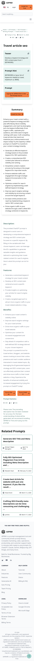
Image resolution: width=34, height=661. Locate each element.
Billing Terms (6, 622)
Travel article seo (20, 31)
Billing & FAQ (23, 581)
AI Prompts (12, 29)
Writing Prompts (8, 31)
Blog (3, 592)
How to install (23, 603)
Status (21, 577)
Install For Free (24, 7)
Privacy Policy (6, 603)
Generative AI (6, 581)
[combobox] (17, 14)
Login (14, 7)
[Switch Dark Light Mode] (8, 7)
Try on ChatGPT (23, 393)
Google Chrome (24, 607)
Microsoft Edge (24, 611)
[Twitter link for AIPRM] (2, 560)
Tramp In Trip (11, 35)
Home (5, 29)
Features (5, 577)
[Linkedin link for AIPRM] (11, 560)
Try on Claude (8, 393)
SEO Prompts (22, 29)
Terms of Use (6, 613)
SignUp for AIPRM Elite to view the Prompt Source (16, 94)
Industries (5, 574)
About (4, 570)
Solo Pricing (6, 585)
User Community (25, 574)
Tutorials (22, 570)
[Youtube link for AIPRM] (7, 560)
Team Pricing (6, 589)
